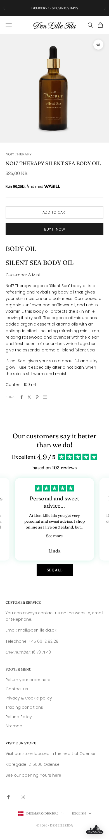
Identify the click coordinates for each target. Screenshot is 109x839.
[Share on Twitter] (29, 397)
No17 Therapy (19, 154)
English (79, 813)
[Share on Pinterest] (37, 397)
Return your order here (28, 680)
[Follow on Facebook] (8, 797)
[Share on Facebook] (21, 397)
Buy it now (54, 229)
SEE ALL (55, 570)
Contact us (17, 689)
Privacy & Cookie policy (29, 698)
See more (54, 535)
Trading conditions (24, 707)
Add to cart (54, 212)
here (56, 775)
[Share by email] (45, 397)
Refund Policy (19, 717)
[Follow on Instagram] (23, 797)
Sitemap (14, 726)
